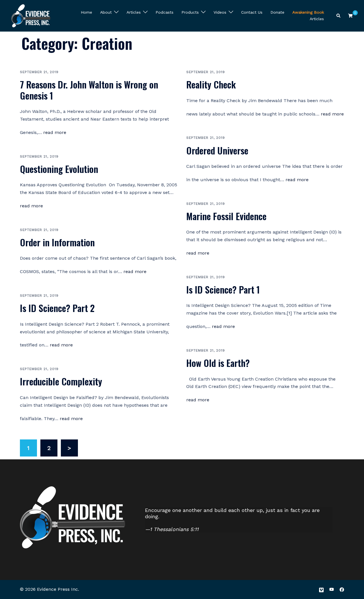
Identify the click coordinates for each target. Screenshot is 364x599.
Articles (134, 12)
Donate (277, 12)
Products (190, 12)
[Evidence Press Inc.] (30, 15)
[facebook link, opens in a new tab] (342, 589)
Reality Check (211, 84)
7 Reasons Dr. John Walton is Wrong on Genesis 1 (89, 90)
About (106, 12)
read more (54, 132)
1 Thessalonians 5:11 (174, 529)
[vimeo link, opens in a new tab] (321, 589)
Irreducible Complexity (61, 381)
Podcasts (164, 12)
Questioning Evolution (59, 168)
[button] (338, 15)
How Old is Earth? (218, 362)
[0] (350, 15)
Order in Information (57, 242)
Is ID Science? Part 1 (223, 289)
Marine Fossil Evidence (226, 216)
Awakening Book (308, 12)
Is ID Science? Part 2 (57, 308)
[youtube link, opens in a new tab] (331, 589)
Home (86, 12)
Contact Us (251, 12)
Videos (220, 12)
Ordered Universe (217, 150)
